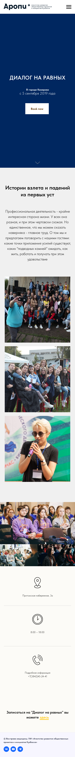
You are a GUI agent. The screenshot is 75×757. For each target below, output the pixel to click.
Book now (37, 403)
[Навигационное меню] (68, 7)
